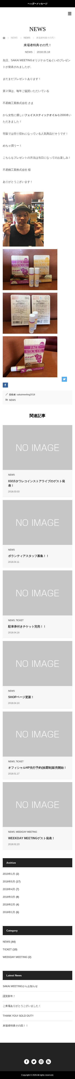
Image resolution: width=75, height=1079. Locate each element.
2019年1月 (9, 873)
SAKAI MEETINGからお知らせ (20, 986)
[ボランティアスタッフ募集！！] (37, 522)
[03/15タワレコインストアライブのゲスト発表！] (37, 447)
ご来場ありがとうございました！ (22, 1005)
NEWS (28, 52)
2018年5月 (9, 881)
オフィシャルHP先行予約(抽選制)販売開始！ (37, 767)
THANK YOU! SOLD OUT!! (18, 1015)
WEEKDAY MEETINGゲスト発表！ (31, 838)
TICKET (19, 620)
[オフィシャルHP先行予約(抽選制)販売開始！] (37, 734)
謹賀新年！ (9, 996)
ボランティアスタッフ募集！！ (28, 555)
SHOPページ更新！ (21, 697)
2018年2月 (9, 904)
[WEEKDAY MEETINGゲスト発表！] (37, 804)
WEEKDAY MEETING (26, 832)
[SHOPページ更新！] (37, 663)
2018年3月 (9, 896)
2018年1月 (9, 912)
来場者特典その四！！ (15, 1025)
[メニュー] (69, 13)
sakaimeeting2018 (26, 394)
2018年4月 (9, 889)
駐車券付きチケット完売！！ (27, 626)
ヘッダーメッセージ (37, 3)
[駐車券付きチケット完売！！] (37, 592)
